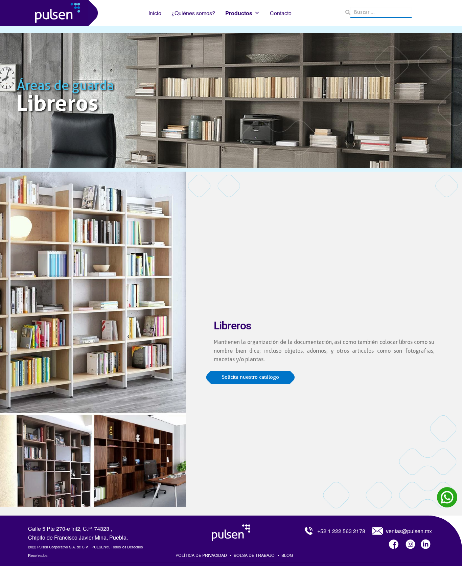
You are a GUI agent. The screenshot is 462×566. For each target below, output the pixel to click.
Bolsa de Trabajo (254, 555)
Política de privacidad (201, 555)
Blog (287, 555)
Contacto (281, 13)
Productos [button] (238, 13)
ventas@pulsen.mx (409, 531)
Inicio (154, 13)
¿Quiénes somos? (193, 13)
